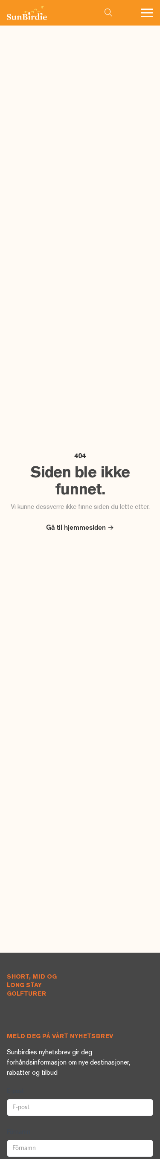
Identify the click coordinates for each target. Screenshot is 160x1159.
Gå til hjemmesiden (80, 528)
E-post (15, 1091)
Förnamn (18, 1132)
